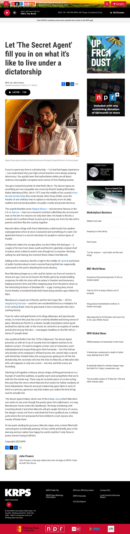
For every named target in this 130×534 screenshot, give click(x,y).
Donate (120, 4)
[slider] (18, 12)
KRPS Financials (79, 496)
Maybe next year (94, 221)
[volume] (14, 13)
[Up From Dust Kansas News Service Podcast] (106, 54)
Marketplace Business (99, 212)
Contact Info (105, 490)
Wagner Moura (39, 209)
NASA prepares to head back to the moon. (105, 342)
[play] (7, 12)
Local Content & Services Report (110, 496)
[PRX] (94, 529)
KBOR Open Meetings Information (54, 496)
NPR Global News (96, 333)
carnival (64, 260)
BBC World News (96, 268)
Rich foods (91, 242)
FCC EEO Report (79, 502)
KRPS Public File (52, 490)
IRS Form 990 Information (83, 490)
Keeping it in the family (97, 231)
